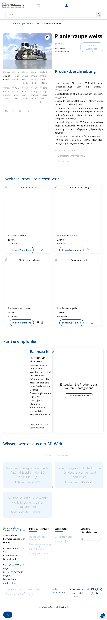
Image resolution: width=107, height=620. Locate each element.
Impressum (11, 589)
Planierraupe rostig (67, 235)
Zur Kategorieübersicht (78, 395)
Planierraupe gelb (67, 308)
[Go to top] (7, 615)
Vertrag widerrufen (38, 553)
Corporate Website (64, 537)
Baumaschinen (33, 23)
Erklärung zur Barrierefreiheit (20, 594)
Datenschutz (32, 589)
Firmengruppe (62, 541)
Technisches (48, 456)
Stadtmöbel (62, 456)
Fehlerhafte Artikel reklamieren (38, 538)
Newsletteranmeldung (40, 544)
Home (13, 23)
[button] (47, 37)
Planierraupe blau (17, 235)
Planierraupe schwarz (19, 308)
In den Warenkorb (92, 47)
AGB (22, 589)
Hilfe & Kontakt (36, 549)
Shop (21, 23)
